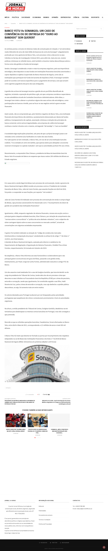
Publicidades (42, 511)
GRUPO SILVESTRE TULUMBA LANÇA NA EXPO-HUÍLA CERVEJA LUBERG (94, 70)
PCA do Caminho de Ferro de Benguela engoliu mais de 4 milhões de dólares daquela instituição (94, 58)
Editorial (41, 506)
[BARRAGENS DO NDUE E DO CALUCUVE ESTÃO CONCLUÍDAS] (80, 82)
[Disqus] (37, 464)
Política (15, 17)
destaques (8, 387)
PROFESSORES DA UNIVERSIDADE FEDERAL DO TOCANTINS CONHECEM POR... (37, 431)
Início (7, 17)
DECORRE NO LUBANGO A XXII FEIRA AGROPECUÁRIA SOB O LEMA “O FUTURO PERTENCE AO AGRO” (94, 103)
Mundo (46, 17)
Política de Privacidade (45, 524)
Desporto (95, 17)
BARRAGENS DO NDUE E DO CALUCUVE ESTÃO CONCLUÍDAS (94, 80)
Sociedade (26, 17)
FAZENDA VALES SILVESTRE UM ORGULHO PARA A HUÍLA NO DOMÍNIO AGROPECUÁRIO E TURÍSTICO (94, 115)
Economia (37, 17)
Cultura (85, 17)
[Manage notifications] (104, 547)
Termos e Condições (44, 519)
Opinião (55, 17)
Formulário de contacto (45, 515)
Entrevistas (66, 17)
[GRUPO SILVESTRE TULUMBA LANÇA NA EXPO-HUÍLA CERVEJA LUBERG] (16, 420)
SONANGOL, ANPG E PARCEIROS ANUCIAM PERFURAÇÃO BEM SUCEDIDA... (59, 431)
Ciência (76, 17)
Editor (12, 40)
